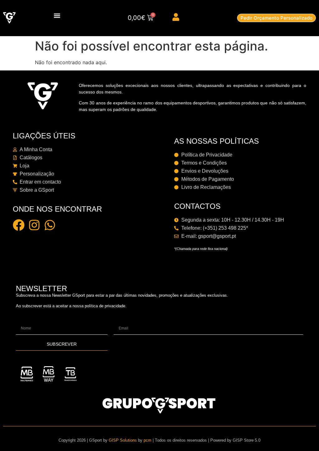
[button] (57, 15)
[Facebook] (19, 225)
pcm (147, 440)
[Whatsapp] (50, 225)
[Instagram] (34, 225)
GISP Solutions (123, 440)
